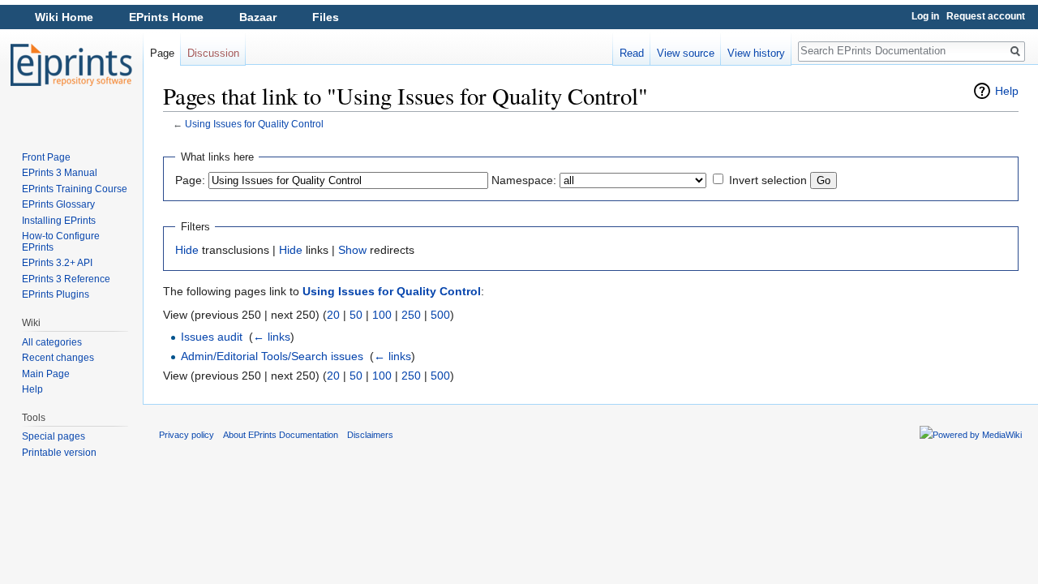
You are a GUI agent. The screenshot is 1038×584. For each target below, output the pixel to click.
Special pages (53, 436)
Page (162, 53)
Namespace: (523, 180)
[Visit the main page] (71, 65)
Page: (190, 180)
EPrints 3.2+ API (57, 262)
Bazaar (258, 17)
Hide (187, 249)
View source (685, 53)
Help (1007, 90)
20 (333, 314)
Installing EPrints (59, 220)
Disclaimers (370, 435)
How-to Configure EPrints (61, 241)
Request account (985, 16)
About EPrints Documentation (280, 435)
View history (756, 53)
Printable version (59, 452)
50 (356, 314)
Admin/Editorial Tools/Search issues (272, 356)
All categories (52, 342)
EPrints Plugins (55, 294)
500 (440, 314)
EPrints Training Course (74, 189)
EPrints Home (166, 17)
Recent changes (58, 357)
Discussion (213, 53)
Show (352, 249)
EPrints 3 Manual (59, 172)
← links (271, 336)
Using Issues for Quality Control (254, 123)
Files (325, 17)
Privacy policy (186, 435)
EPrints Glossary (58, 204)
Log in (925, 16)
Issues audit (211, 336)
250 (411, 314)
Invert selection (768, 180)
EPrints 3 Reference (66, 279)
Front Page (46, 157)
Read (632, 53)
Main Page (46, 374)
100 (382, 314)
